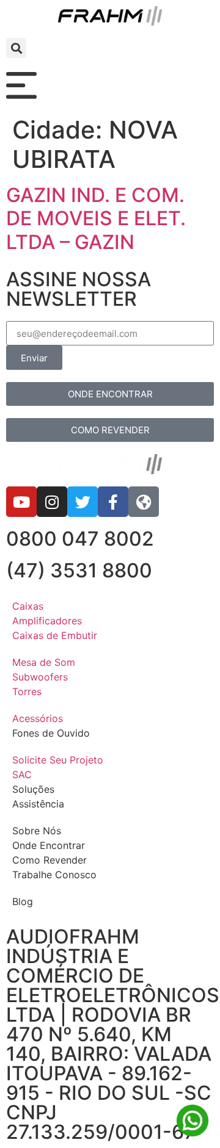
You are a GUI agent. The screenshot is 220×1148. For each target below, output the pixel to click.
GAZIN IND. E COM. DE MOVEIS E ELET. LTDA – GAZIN (96, 218)
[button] (16, 48)
